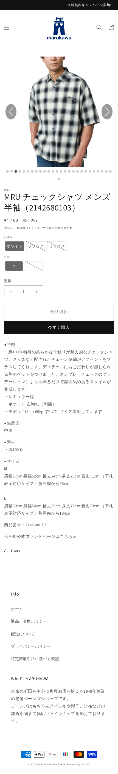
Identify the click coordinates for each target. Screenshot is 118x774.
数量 (8, 281)
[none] (14, 246)
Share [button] (15, 550)
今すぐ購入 (59, 327)
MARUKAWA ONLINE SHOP (51, 764)
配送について (23, 633)
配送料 (21, 228)
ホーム (17, 608)
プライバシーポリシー (31, 646)
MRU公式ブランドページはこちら (41, 536)
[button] (7, 27)
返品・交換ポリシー (29, 621)
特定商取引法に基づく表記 (35, 658)
